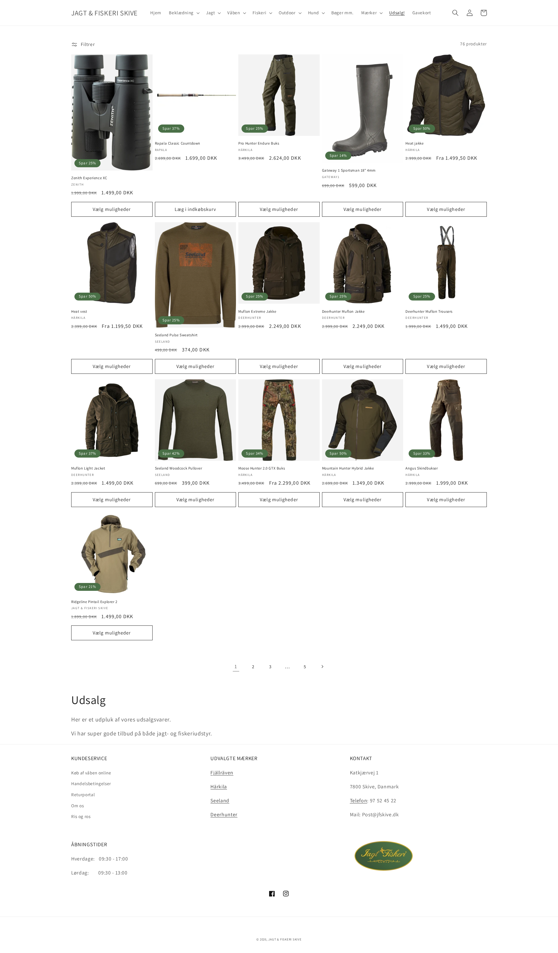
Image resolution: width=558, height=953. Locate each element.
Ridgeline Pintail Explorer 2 (94, 602)
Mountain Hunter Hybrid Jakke (348, 468)
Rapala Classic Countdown (177, 143)
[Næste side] (322, 666)
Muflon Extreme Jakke (257, 311)
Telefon (358, 800)
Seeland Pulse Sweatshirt (176, 335)
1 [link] (236, 666)
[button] (183, 12)
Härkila (218, 786)
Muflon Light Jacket (88, 468)
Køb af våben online (91, 773)
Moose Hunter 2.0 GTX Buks (261, 468)
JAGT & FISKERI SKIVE (284, 939)
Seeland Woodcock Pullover (178, 468)
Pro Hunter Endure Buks (258, 143)
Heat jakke (414, 143)
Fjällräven (221, 772)
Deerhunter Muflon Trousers (429, 311)
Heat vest (79, 311)
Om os (77, 805)
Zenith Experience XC (89, 178)
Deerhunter (223, 814)
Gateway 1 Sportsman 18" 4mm (349, 170)
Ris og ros (81, 816)
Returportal (83, 794)
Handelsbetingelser (91, 783)
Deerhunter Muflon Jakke (343, 311)
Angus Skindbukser (421, 468)
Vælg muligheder (112, 209)
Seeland (219, 800)
